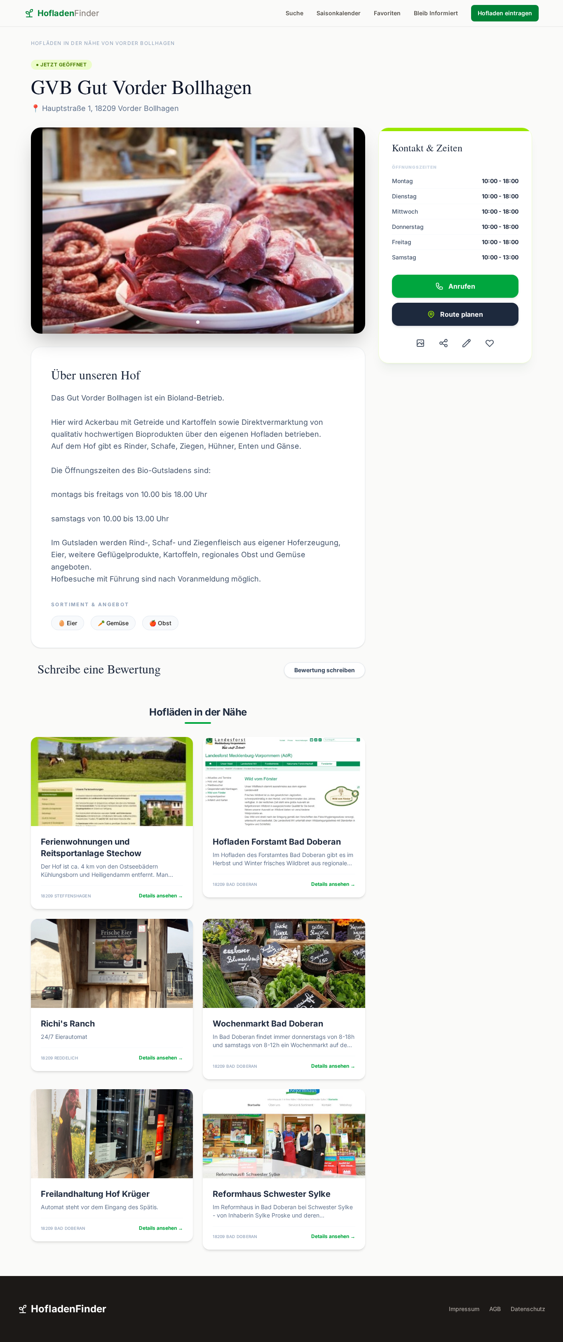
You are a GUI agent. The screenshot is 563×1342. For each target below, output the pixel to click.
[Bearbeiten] (466, 343)
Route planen (461, 314)
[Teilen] (443, 343)
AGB (495, 1308)
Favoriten (387, 12)
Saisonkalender (339, 12)
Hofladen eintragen (505, 12)
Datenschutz (528, 1308)
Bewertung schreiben (324, 669)
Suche (294, 12)
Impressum (464, 1308)
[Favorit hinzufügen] (489, 343)
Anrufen (461, 286)
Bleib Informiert (436, 12)
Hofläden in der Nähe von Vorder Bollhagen (103, 43)
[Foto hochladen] (420, 343)
